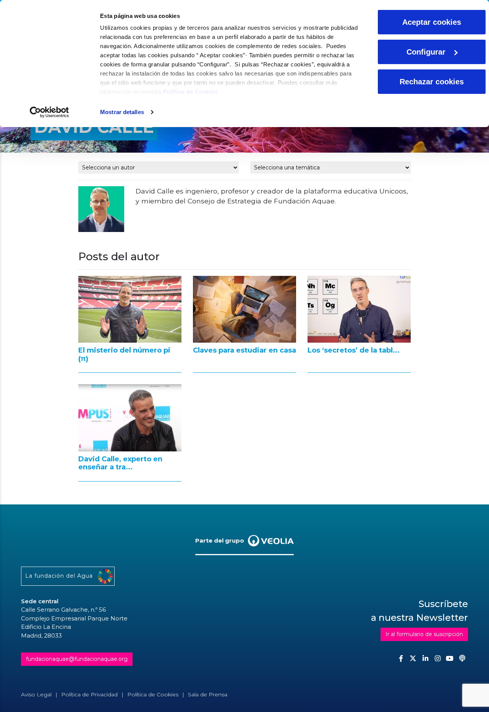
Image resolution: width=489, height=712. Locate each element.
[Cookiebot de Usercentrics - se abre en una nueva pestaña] (49, 112)
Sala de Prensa (207, 694)
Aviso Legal (36, 694)
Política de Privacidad (89, 694)
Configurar (425, 52)
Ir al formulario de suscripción (424, 634)
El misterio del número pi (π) (124, 354)
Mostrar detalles (122, 112)
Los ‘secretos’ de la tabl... (354, 350)
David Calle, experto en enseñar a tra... (120, 463)
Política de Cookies (190, 92)
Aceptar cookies (431, 22)
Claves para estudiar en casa (244, 350)
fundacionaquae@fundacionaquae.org (77, 659)
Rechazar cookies (432, 81)
